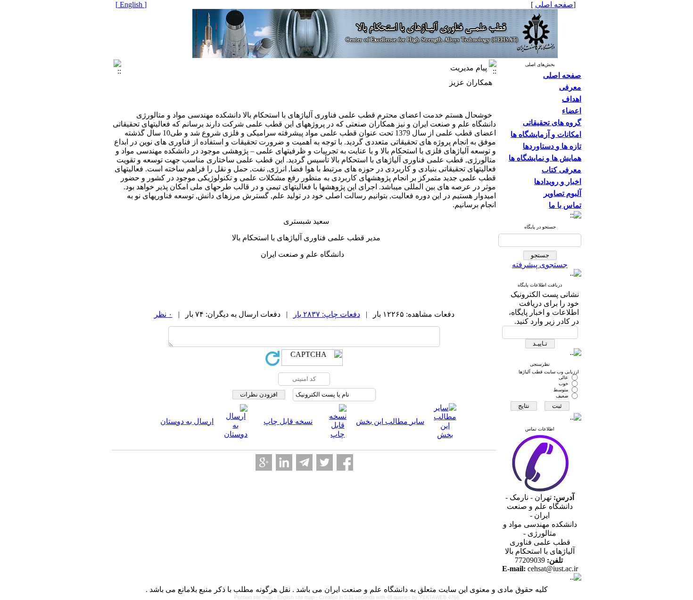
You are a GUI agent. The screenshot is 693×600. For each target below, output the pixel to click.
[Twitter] (324, 462)
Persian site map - (255, 597)
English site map (296, 597)
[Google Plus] (264, 462)
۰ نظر (163, 314)
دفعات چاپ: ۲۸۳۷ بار (326, 314)
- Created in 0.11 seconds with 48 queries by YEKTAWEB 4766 (387, 597)
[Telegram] (304, 462)
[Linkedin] (284, 462)
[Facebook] (345, 462)
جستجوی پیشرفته (540, 265)
